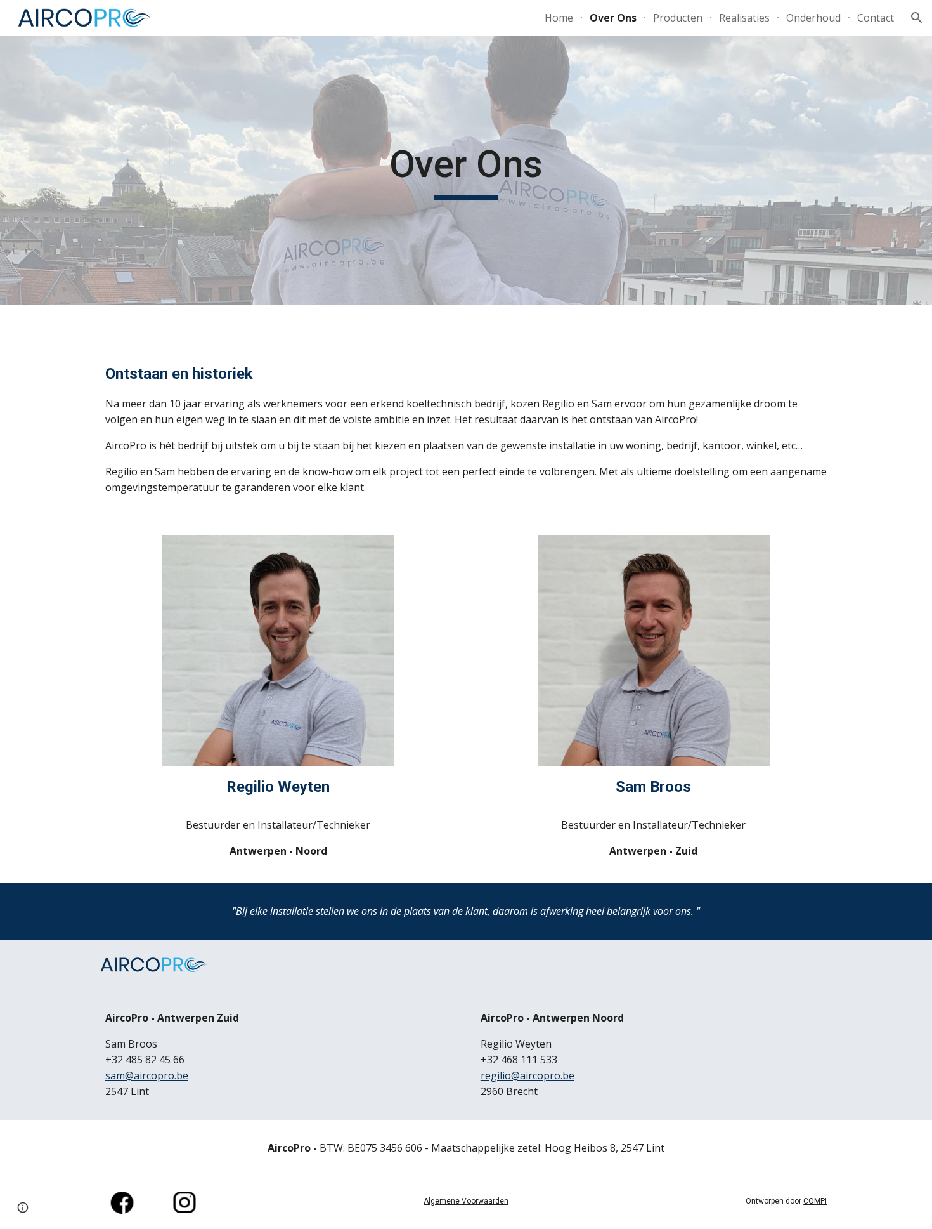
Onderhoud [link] (813, 18)
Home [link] (559, 18)
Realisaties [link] (744, 18)
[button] (917, 18)
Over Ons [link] (613, 18)
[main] (466, 170)
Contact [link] (875, 18)
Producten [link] (677, 18)
